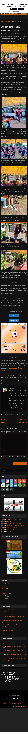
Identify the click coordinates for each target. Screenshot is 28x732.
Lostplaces (4, 588)
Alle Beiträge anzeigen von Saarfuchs (18, 409)
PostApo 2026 (9, 531)
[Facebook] (7, 698)
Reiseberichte (5, 593)
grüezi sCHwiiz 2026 (10, 529)
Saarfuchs (4, 33)
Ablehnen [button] (21, 8)
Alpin (4, 595)
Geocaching (5, 414)
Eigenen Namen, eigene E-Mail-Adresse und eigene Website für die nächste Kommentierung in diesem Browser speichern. (13, 458)
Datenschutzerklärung (13, 703)
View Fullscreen (14, 320)
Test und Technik (5, 601)
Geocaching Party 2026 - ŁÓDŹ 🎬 (13, 519)
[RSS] (21, 698)
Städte (4, 598)
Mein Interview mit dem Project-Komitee (11, 633)
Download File (14, 316)
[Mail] (17, 698)
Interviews (4, 586)
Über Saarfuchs (5, 702)
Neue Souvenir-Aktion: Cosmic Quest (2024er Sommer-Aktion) (22, 421)
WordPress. (24, 706)
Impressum (4, 703)
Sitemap (4, 705)
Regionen (5, 596)
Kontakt (24, 702)
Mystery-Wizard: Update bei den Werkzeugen (5, 421)
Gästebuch (22, 703)
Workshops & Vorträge (16, 702)
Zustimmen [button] (13, 8)
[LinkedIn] (14, 698)
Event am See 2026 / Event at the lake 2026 (15, 525)
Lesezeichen (20, 414)
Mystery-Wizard (12, 414)
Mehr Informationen (14, 11)
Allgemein (4, 583)
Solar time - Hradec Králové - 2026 (13, 523)
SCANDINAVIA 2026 (10, 521)
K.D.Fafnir (4, 650)
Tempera (19, 706)
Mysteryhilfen (7, 21)
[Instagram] (10, 698)
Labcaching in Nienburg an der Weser (10, 614)
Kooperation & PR (11, 705)
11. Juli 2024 (11, 33)
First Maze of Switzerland (11, 527)
